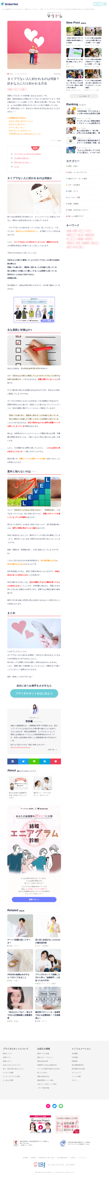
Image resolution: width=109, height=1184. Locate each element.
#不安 (78, 243)
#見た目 (80, 235)
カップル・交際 (74, 197)
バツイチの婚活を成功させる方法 (48, 1069)
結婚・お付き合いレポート (75, 90)
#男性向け (70, 243)
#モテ (16, 89)
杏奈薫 (59, 140)
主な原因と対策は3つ (21, 158)
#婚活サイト (71, 235)
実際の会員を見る (43, 1076)
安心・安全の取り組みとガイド (13, 1069)
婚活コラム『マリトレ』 (32, 9)
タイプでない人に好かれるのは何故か (27, 154)
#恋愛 (10, 89)
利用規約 (75, 1061)
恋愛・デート (14, 946)
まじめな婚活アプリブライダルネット (13, 9)
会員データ (6, 1057)
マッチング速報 (8, 1072)
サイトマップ (76, 1072)
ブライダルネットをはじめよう (34, 693)
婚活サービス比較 (43, 1053)
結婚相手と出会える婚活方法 (47, 1065)
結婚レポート (7, 1061)
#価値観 (80, 239)
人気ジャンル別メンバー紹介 (47, 1084)
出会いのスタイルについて (12, 1065)
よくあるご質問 (8, 1080)
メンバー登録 (76, 1076)
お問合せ (73, 1157)
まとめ (16, 167)
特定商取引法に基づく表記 (46, 1157)
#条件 (69, 247)
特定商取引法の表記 (78, 1069)
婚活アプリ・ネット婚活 (46, 983)
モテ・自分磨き (43, 946)
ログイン (98, 4)
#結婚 (69, 231)
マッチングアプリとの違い (12, 1076)
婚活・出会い (14, 980)
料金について (7, 1053)
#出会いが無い (78, 247)
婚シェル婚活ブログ (76, 216)
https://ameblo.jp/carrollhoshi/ (20, 747)
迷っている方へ (42, 1072)
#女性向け (88, 239)
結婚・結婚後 (73, 204)
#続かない (95, 243)
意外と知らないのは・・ (23, 162)
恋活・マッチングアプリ (47, 9)
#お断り (23, 89)
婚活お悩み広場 (42, 1061)
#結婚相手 (85, 243)
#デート (82, 231)
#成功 (75, 231)
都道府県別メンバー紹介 (45, 1080)
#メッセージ (71, 239)
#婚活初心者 (89, 235)
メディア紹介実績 (43, 1088)
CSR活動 (75, 1057)
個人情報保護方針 (78, 1065)
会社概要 (75, 1053)
